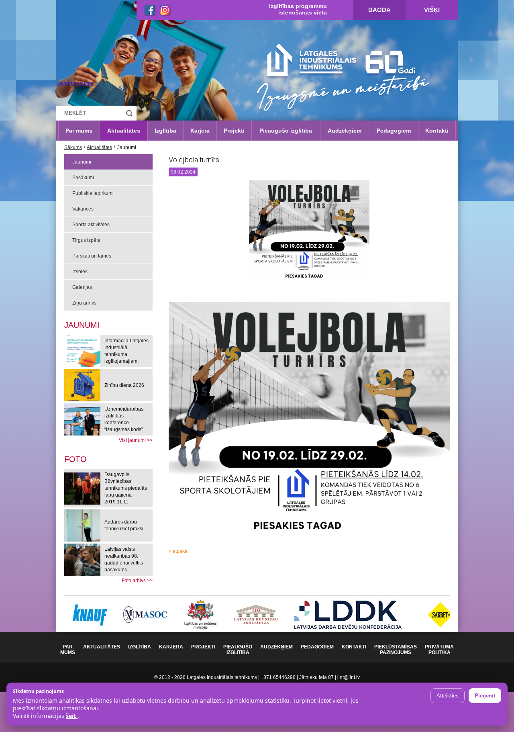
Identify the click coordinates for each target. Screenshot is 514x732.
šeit (72, 716)
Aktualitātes (123, 130)
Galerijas (82, 287)
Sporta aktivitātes (91, 224)
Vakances (83, 209)
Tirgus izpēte (86, 240)
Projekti (234, 130)
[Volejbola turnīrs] (309, 233)
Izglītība (165, 130)
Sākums (73, 147)
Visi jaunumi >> (136, 440)
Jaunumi (81, 162)
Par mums (78, 130)
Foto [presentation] (75, 459)
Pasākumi (83, 177)
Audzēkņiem (344, 130)
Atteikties (447, 696)
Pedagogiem (394, 130)
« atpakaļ (179, 551)
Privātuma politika (439, 649)
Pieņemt (485, 696)
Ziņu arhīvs (84, 303)
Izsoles (80, 271)
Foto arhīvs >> (137, 580)
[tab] (75, 459)
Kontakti (437, 130)
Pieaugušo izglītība (285, 130)
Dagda (379, 9)
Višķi (432, 9)
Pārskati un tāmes (91, 256)
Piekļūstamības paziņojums (395, 649)
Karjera (200, 130)
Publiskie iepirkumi (93, 193)
